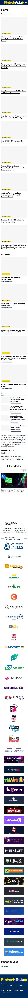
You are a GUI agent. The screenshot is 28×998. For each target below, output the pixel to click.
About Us (3, 992)
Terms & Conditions (18, 990)
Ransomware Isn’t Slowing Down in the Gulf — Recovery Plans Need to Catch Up (13, 66)
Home (2, 7)
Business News (6, 33)
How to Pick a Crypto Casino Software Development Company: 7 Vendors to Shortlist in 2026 (13, 358)
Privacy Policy (9, 990)
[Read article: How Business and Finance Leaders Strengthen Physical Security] (14, 105)
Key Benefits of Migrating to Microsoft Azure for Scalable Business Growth (11, 195)
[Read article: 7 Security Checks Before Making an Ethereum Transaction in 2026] (14, 319)
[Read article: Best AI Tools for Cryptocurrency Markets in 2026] (14, 266)
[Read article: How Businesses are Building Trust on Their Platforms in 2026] (14, 80)
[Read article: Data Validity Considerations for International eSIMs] (14, 209)
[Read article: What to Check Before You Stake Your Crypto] (14, 373)
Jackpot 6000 (21, 439)
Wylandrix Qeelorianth (7, 281)
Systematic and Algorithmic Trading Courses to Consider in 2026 (18, 427)
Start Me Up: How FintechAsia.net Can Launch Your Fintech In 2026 (12, 491)
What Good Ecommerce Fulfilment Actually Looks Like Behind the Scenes (13, 39)
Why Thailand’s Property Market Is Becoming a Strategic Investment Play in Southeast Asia (13, 247)
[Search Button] (26, 2)
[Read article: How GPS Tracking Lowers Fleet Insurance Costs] (14, 130)
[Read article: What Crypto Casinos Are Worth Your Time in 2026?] (14, 293)
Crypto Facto (6, 273)
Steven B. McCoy (14, 422)
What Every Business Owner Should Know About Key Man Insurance (18, 399)
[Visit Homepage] (14, 2)
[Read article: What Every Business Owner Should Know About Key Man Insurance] (5, 400)
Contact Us (9, 992)
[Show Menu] (2, 2)
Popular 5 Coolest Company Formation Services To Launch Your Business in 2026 (13, 168)
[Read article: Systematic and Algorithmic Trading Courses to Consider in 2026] (5, 428)
